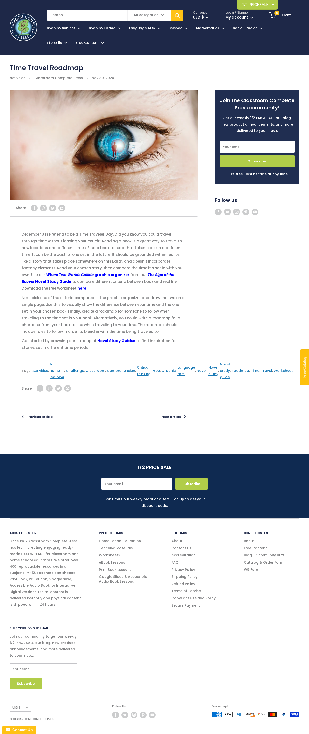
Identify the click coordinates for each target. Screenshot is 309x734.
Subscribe (257, 161)
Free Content (87, 42)
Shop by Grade (102, 28)
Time (255, 370)
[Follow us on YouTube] (255, 212)
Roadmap (240, 370)
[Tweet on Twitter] (52, 207)
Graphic (169, 370)
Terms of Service (186, 590)
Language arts (186, 370)
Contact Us (181, 548)
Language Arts (142, 28)
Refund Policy (183, 583)
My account (237, 17)
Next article (171, 416)
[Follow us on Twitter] (227, 212)
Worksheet (283, 370)
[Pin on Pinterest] (43, 207)
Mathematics (207, 28)
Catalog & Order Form (263, 562)
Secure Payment (185, 605)
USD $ (16, 708)
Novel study (213, 370)
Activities (40, 370)
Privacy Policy (183, 569)
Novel (202, 370)
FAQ (174, 562)
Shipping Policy (184, 576)
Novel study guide (225, 370)
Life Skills (54, 42)
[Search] (177, 15)
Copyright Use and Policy (193, 598)
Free (156, 370)
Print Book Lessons (115, 569)
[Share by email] (61, 207)
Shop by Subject (61, 28)
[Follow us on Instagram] (236, 212)
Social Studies (245, 28)
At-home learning (57, 370)
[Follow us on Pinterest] (245, 212)
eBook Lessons (112, 562)
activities (17, 78)
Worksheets (109, 555)
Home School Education (120, 540)
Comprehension (121, 370)
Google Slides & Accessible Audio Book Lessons (123, 579)
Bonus (249, 540)
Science (175, 28)
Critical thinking (144, 370)
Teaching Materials (116, 548)
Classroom (95, 370)
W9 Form (251, 569)
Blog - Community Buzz (264, 555)
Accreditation (183, 555)
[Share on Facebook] (34, 207)
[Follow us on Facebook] (218, 212)
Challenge (75, 370)
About (176, 540)
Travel (266, 370)
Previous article (40, 416)
